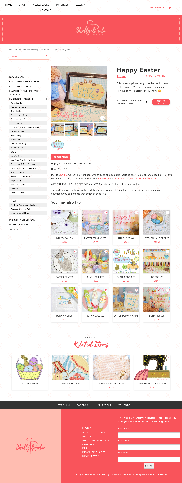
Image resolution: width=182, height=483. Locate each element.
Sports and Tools (18, 184)
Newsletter (90, 456)
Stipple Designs (17, 193)
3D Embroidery (17, 103)
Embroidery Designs (32, 49)
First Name (123, 440)
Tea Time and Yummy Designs (24, 205)
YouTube (124, 405)
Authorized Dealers (97, 440)
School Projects (17, 172)
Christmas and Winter (20, 119)
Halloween (15, 139)
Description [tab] (60, 157)
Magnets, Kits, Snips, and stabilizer (23, 93)
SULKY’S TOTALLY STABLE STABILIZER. (136, 178)
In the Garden (17, 148)
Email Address (125, 428)
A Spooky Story (93, 432)
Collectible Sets (17, 123)
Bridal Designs (17, 111)
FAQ (85, 448)
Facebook (84, 405)
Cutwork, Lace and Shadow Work (25, 127)
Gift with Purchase (20, 86)
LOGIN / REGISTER (156, 7)
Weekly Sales (40, 4)
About (86, 436)
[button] (155, 76)
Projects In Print (19, 224)
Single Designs (17, 180)
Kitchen (14, 152)
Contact (45, 10)
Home (8, 4)
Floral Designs (17, 135)
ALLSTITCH (103, 178)
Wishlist (14, 229)
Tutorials (62, 4)
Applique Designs (50, 49)
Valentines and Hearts (20, 213)
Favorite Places (94, 452)
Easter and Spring (18, 131)
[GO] (46, 56)
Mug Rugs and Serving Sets (23, 160)
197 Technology (161, 474)
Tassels (14, 201)
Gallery (81, 4)
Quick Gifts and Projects (24, 81)
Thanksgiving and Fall (20, 209)
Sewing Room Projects (20, 176)
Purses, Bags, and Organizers (23, 168)
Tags (12, 197)
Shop (22, 4)
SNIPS (63, 174)
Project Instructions (22, 220)
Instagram (62, 405)
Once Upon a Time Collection (24, 164)
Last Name (123, 452)
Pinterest (104, 405)
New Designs (16, 77)
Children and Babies (19, 115)
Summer (14, 188)
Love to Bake (16, 156)
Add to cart (161, 102)
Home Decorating (18, 144)
